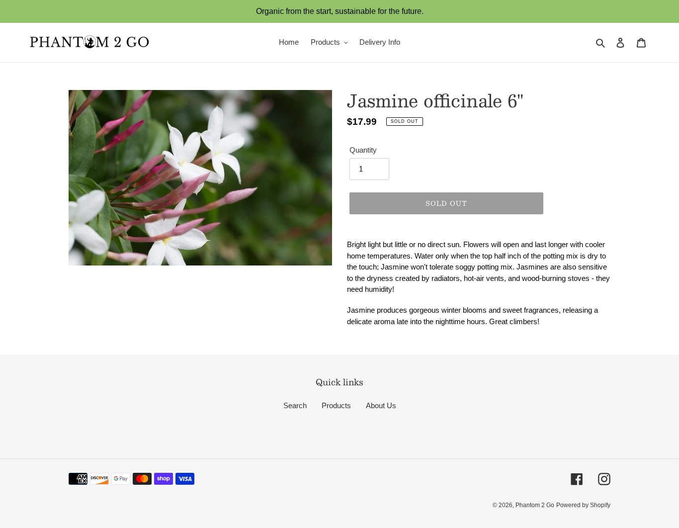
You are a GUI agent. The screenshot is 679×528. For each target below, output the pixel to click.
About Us (381, 405)
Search (295, 405)
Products (336, 405)
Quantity (363, 150)
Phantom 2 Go (534, 505)
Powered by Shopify (583, 505)
